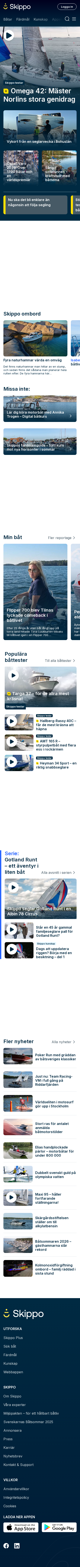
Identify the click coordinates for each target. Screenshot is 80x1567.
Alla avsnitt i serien (56, 872)
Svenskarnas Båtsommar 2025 (28, 1422)
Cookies (9, 1506)
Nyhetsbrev (12, 1456)
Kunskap (41, 19)
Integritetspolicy (16, 1497)
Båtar (7, 19)
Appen (57, 19)
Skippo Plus (13, 1338)
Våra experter (14, 1405)
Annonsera (12, 1430)
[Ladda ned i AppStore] (20, 1527)
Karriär (9, 1447)
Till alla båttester (58, 660)
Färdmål (22, 19)
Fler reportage (59, 538)
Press (8, 1439)
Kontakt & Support (18, 1465)
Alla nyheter (61, 1042)
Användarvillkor (16, 1489)
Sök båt (9, 1346)
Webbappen (13, 1372)
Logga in (67, 6)
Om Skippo (12, 1396)
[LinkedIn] (17, 1546)
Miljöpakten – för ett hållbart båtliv (31, 1413)
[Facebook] (6, 1546)
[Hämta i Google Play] (59, 1527)
